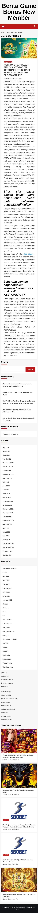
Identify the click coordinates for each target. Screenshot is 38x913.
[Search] (34, 26)
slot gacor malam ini (8, 709)
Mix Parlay (6, 592)
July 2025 (6, 482)
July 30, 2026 (12, 759)
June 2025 (6, 486)
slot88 (5, 647)
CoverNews (29, 907)
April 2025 (6, 493)
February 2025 (8, 501)
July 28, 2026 (12, 794)
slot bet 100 (5, 676)
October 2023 (7, 551)
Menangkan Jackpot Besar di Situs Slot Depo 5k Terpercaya (19, 419)
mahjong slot (7, 588)
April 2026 (6, 455)
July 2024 (6, 528)
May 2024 (6, 536)
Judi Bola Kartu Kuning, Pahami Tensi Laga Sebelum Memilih (17, 411)
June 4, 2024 (18, 78)
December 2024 (8, 509)
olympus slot (5, 702)
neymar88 (6, 596)
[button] (3, 26)
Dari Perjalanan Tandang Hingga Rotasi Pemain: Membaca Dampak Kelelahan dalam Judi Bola (19, 402)
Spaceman (6, 655)
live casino (6, 584)
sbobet (5, 604)
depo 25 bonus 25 (7, 679)
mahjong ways (6, 691)
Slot (4, 616)
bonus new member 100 (9, 698)
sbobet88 (6, 608)
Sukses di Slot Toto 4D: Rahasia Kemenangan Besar (18, 393)
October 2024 (7, 516)
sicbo (4, 612)
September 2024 (8, 520)
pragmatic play (6, 716)
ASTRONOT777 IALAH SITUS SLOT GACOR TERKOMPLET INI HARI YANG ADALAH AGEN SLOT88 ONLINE (17, 70)
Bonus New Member (9, 568)
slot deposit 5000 (7, 719)
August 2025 (7, 478)
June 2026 (6, 451)
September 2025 (8, 474)
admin (5, 759)
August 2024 (7, 524)
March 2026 (7, 459)
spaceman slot (6, 695)
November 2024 (8, 513)
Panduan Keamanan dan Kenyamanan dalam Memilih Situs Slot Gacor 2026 (17, 385)
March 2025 (7, 497)
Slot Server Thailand (10, 639)
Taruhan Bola (7, 663)
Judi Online (6, 580)
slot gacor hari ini (8, 631)
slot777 (5, 643)
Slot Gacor (28, 254)
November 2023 (8, 547)
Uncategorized (8, 62)
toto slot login (6, 705)
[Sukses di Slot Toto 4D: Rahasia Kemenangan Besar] (19, 775)
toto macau (5, 686)
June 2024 (6, 532)
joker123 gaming (7, 683)
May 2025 (6, 490)
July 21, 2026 (12, 829)
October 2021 (7, 555)
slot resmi (4, 712)
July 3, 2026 (12, 899)
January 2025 (7, 505)
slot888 (5, 651)
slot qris (5, 635)
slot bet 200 (7, 620)
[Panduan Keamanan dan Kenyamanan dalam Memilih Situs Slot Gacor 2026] (19, 741)
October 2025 (7, 470)
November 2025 (8, 467)
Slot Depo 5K (7, 623)
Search (4, 362)
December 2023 (8, 543)
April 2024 (6, 540)
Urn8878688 (8, 78)
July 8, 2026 (12, 864)
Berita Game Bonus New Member (19, 12)
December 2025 (8, 463)
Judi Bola (6, 576)
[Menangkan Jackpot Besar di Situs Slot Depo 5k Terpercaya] (19, 880)
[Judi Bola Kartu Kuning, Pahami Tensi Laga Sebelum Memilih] (19, 845)
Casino (5, 572)
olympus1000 (7, 600)
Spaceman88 (7, 659)
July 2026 (6, 447)
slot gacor (6, 627)
